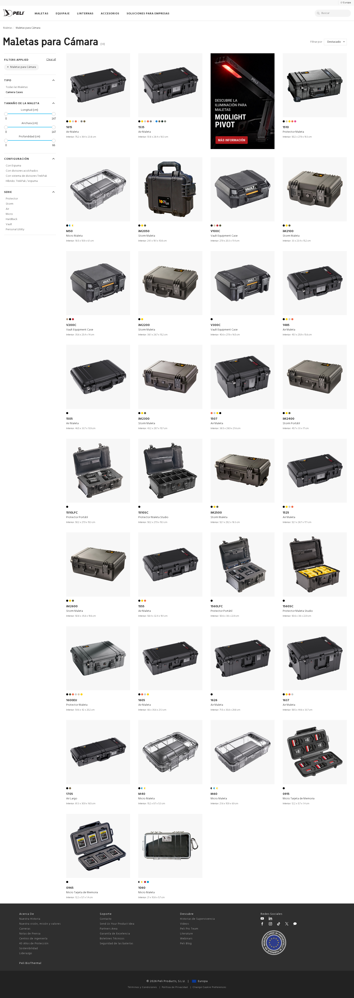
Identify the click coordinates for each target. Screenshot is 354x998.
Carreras (24, 929)
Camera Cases (14, 92)
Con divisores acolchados (22, 171)
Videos (184, 924)
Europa (202, 981)
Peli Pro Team (189, 929)
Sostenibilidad (28, 948)
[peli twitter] (286, 924)
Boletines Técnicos (112, 938)
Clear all (51, 59)
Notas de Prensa (30, 934)
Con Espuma (13, 165)
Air (7, 209)
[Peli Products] (262, 924)
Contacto (106, 919)
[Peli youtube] (262, 919)
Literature (186, 934)
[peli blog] (295, 924)
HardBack (11, 219)
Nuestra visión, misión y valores (40, 924)
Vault (9, 224)
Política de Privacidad (175, 987)
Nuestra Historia (29, 919)
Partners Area (109, 929)
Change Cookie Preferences (209, 987)
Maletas (7, 28)
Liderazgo (25, 953)
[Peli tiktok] (278, 924)
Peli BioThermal (30, 963)
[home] (14, 12)
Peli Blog (186, 943)
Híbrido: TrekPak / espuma (22, 181)
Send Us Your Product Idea (117, 924)
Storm (9, 204)
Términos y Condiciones (142, 987)
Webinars (186, 938)
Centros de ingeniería (33, 938)
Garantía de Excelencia (115, 934)
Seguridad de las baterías (116, 943)
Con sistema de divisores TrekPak (26, 176)
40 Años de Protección (34, 943)
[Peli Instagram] (270, 924)
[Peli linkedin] (270, 919)
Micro (9, 214)
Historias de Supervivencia (197, 919)
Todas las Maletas (17, 87)
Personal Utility (15, 229)
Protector (12, 198)
